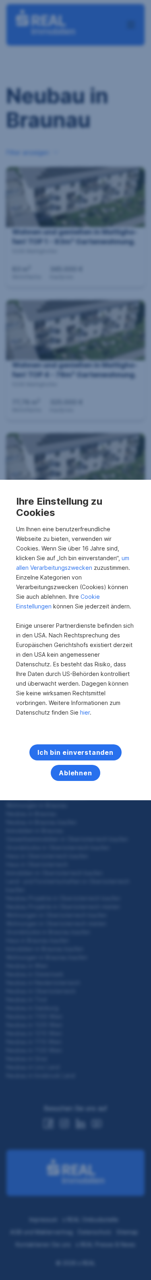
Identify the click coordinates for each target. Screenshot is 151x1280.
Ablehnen (75, 773)
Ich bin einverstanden (75, 752)
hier (85, 712)
